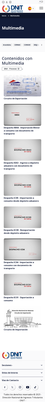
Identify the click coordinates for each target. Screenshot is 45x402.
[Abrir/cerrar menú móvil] (41, 8)
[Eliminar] (18, 69)
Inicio (4, 16)
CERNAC (17, 45)
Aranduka (7, 45)
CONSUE (27, 45)
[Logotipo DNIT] (12, 9)
